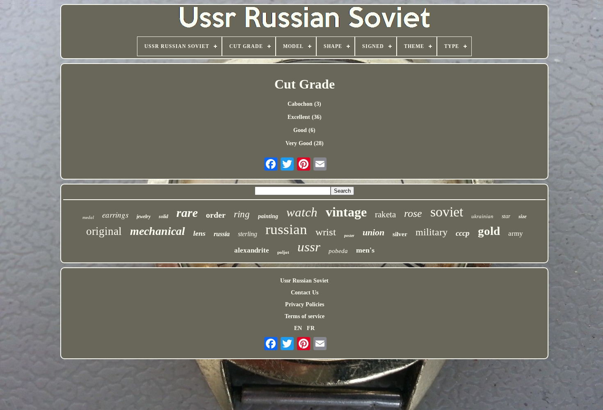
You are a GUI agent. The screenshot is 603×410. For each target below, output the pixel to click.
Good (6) (304, 130)
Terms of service (304, 316)
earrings (115, 215)
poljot (283, 252)
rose (413, 213)
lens (199, 233)
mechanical (157, 231)
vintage (346, 212)
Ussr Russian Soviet (304, 281)
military (432, 232)
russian (286, 229)
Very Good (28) (305, 143)
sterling (247, 233)
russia (222, 233)
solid (163, 216)
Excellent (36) (305, 117)
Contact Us (304, 292)
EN (298, 328)
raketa (385, 214)
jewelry (144, 216)
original (104, 231)
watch (301, 212)
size (522, 216)
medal (88, 217)
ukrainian (482, 216)
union (373, 232)
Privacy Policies (304, 304)
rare (187, 212)
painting (268, 216)
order (216, 214)
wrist (325, 231)
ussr (308, 246)
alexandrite (251, 250)
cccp (463, 233)
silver (400, 234)
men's (365, 250)
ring (242, 214)
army (515, 233)
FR (311, 328)
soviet (446, 211)
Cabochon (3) (304, 104)
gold (489, 230)
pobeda (338, 251)
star (506, 216)
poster (349, 235)
